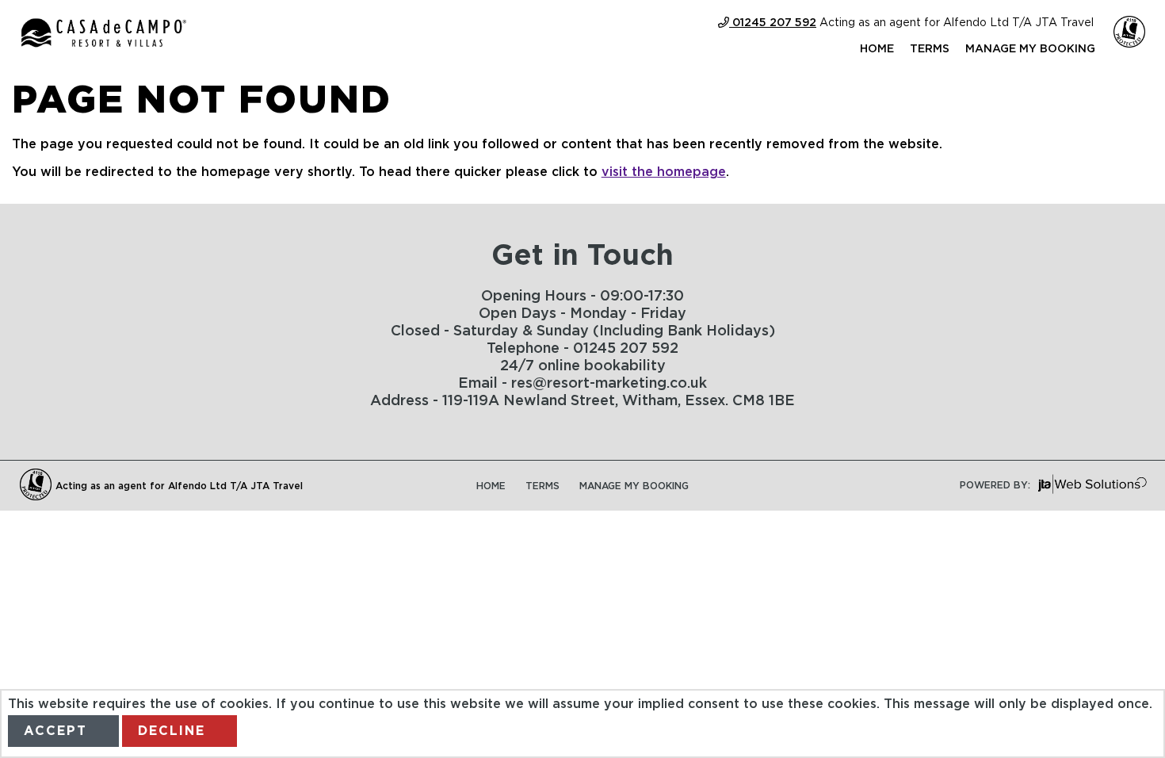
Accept (55, 731)
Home (877, 49)
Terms (929, 49)
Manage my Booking (1030, 49)
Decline (171, 731)
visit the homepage (664, 172)
